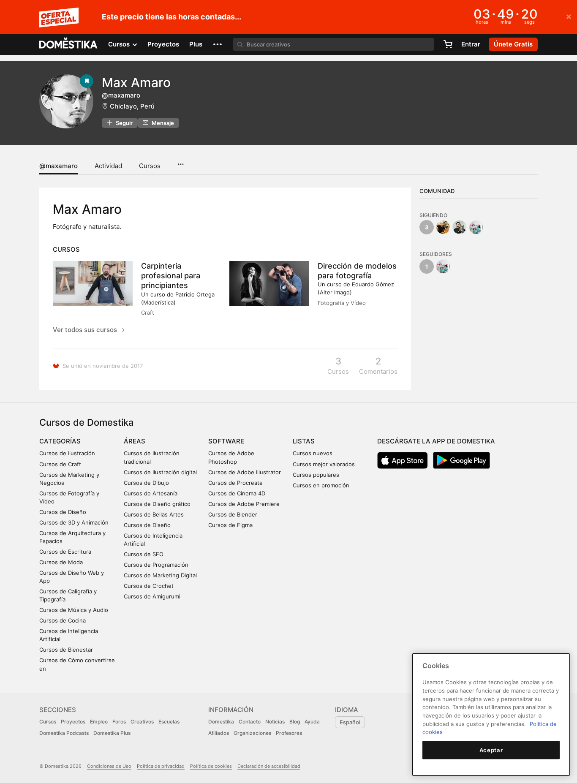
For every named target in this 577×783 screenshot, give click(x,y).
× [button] (569, 16)
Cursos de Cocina (62, 620)
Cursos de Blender (232, 514)
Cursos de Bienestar (66, 649)
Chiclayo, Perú (132, 106)
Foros (119, 721)
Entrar (470, 44)
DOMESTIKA (68, 44)
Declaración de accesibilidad (268, 766)
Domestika (221, 721)
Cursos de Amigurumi (152, 596)
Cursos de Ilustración (67, 453)
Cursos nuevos (312, 453)
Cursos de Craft (60, 464)
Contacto (250, 721)
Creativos (142, 721)
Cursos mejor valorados (324, 464)
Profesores (289, 733)
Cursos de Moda (61, 562)
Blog (294, 721)
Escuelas (169, 721)
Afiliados (218, 733)
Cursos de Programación (156, 564)
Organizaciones (252, 733)
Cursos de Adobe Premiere (244, 503)
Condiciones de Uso (109, 766)
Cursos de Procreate (235, 482)
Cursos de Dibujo (146, 482)
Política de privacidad (161, 766)
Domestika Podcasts (64, 733)
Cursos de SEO (143, 554)
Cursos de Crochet (149, 585)
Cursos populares (316, 474)
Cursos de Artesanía (150, 493)
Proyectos (163, 44)
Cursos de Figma (230, 525)
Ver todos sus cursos (86, 330)
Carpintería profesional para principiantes (170, 275)
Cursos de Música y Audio (73, 609)
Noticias (275, 721)
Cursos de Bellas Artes (154, 514)
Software (226, 441)
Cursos (150, 166)
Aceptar (491, 750)
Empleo (99, 721)
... (180, 161)
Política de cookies (211, 766)
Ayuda (312, 721)
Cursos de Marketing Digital (160, 575)
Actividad (108, 166)
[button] (217, 44)
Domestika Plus (112, 733)
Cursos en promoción (321, 485)
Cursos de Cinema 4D (236, 493)
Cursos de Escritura (65, 551)
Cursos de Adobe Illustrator (244, 472)
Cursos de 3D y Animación (74, 522)
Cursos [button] (119, 44)
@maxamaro (58, 166)
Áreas (134, 441)
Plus (195, 44)
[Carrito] (448, 44)
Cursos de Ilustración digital (160, 472)
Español (350, 722)
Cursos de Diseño (62, 511)
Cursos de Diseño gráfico (157, 503)
